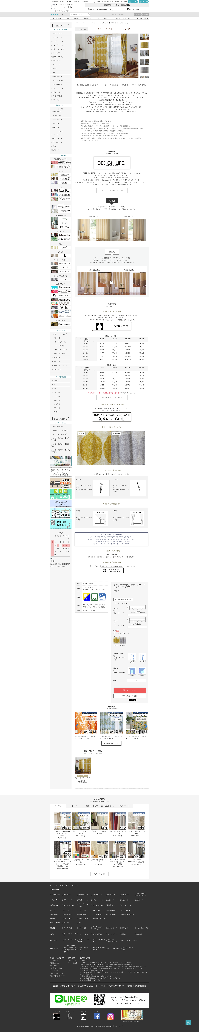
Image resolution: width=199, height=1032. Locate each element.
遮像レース (110, 900)
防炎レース (55, 150)
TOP (77, 23)
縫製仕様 (139, 934)
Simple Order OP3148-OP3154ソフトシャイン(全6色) (62, 833)
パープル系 (56, 361)
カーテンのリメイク (113, 948)
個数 (114, 680)
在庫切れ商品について (58, 976)
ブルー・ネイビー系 (59, 353)
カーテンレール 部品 (128, 914)
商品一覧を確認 (99, 874)
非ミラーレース (57, 138)
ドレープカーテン (57, 33)
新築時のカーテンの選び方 (60, 430)
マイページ (72, 960)
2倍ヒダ (126, 633)
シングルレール (97, 914)
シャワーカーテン (57, 88)
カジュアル (56, 400)
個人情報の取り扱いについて (85, 1026)
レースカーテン (57, 37)
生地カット (125, 934)
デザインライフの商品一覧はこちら (112, 190)
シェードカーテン (57, 45)
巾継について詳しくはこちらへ (112, 397)
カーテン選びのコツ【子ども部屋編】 (61, 451)
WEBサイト (137, 1021)
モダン (55, 388)
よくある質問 (55, 970)
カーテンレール (57, 64)
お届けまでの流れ (56, 968)
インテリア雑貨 (57, 96)
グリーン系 (56, 357)
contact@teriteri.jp (136, 985)
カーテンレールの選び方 (59, 434)
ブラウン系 (56, 338)
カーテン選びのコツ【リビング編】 (61, 439)
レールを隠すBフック (142, 661)
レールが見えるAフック (132, 661)
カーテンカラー (118, 636)
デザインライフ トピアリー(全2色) (83, 779)
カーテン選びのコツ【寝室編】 (60, 445)
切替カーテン (126, 928)
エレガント (56, 404)
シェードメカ (82, 910)
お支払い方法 (55, 963)
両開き (132, 675)
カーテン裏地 (68, 928)
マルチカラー (57, 369)
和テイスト (56, 408)
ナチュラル (56, 392)
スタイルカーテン (112, 928)
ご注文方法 (54, 960)
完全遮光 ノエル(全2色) (99, 831)
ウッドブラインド (57, 80)
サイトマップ (119, 1026)
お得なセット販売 (91, 806)
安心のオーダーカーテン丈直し (101, 9)
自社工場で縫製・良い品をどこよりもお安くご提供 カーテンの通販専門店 (70, 1)
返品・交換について (57, 973)
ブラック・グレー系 (59, 342)
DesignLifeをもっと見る (111, 743)
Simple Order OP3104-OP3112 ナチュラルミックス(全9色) (118, 862)
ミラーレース (56, 134)
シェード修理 (126, 910)
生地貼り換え (97, 910)
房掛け (54, 72)
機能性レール (68, 914)
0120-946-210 (85, 985)
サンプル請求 (134, 9)
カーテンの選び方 (57, 426)
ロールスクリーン (57, 53)
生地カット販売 (57, 92)
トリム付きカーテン (142, 928)
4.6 (62, 14)
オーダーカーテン (92, 23)
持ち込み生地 (111, 910)
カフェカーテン (57, 61)
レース (74, 806)
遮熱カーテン (56, 123)
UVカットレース (57, 142)
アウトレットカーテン (59, 49)
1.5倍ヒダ (118, 633)
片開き (142, 675)
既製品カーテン (57, 76)
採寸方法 (53, 965)
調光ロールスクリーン (59, 57)
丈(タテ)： (116, 621)
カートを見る (73, 963)
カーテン (83, 23)
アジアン (56, 412)
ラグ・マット (56, 100)
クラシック (56, 396)
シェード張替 (137, 14)
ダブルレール (145, 14)
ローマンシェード (69, 910)
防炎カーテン (56, 127)
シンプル (56, 384)
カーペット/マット (113, 934)
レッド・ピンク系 (58, 346)
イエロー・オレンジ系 (60, 350)
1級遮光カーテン (57, 115)
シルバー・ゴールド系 (60, 365)
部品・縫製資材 (57, 84)
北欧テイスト (57, 380)
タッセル (55, 68)
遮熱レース (55, 146)
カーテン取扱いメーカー (129, 940)
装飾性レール (82, 914)
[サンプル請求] (56, 1019)
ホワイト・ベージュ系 (60, 334)
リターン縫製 (82, 928)
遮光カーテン (56, 111)
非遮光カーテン (57, 119)
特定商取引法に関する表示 (104, 1026)
